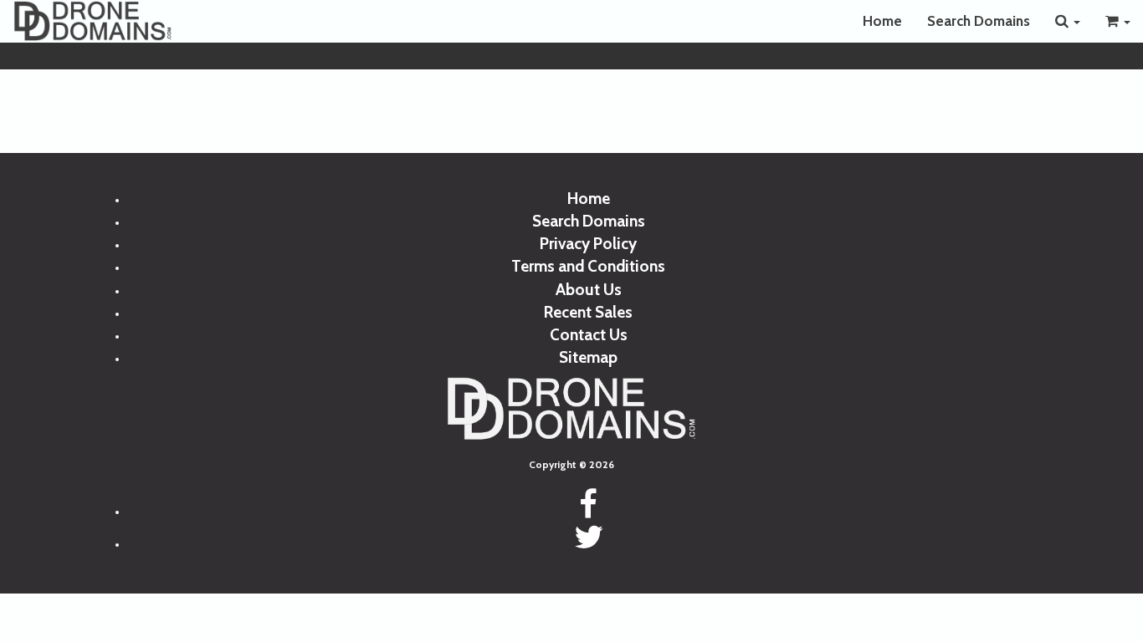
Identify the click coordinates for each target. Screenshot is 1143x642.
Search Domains (978, 21)
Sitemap (588, 357)
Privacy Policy (588, 243)
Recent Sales (588, 312)
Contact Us (589, 334)
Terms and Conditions (588, 266)
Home (882, 21)
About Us (589, 289)
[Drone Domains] (92, 21)
